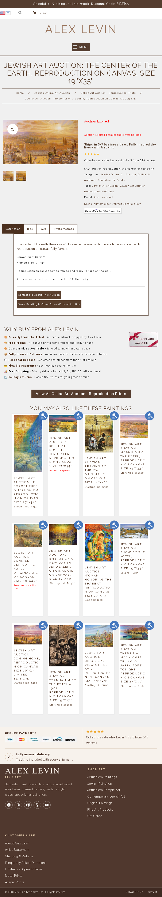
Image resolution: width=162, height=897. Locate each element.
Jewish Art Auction (105, 185)
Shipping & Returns (19, 856)
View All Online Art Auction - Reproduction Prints (81, 393)
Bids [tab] (30, 229)
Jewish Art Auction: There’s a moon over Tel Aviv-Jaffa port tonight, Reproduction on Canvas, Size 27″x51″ (133, 663)
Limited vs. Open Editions (24, 869)
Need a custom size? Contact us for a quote (112, 204)
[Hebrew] (8, 12)
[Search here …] (20, 13)
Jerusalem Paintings (102, 777)
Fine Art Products (100, 809)
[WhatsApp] (37, 805)
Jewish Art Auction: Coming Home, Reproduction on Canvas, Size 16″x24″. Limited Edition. (27, 664)
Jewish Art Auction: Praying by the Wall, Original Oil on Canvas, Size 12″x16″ (97, 470)
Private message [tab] (63, 229)
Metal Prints (14, 876)
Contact (152, 892)
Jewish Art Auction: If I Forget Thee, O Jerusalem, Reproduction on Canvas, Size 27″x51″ (27, 490)
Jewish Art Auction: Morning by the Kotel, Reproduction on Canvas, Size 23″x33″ (133, 456)
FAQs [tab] (43, 229)
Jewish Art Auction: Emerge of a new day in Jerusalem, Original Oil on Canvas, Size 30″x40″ (61, 564)
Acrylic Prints (14, 882)
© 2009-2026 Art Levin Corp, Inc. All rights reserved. (35, 892)
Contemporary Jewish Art (106, 796)
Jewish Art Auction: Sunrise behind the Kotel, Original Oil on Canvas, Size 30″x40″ (26, 566)
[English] (2, 12)
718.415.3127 (134, 892)
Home (20, 92)
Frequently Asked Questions (26, 863)
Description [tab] (12, 229)
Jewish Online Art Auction (52, 92)
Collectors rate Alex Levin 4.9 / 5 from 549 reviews (117, 736)
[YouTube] (47, 805)
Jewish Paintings (99, 784)
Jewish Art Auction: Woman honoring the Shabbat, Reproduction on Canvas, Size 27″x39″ (98, 581)
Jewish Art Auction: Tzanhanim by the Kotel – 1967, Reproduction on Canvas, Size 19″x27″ (63, 686)
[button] (81, 47)
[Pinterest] (28, 805)
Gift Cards (94, 816)
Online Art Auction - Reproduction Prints (108, 92)
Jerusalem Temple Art (103, 790)
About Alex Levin (17, 843)
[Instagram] (18, 805)
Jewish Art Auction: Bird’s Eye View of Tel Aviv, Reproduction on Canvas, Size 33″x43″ (98, 666)
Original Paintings (99, 803)
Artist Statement (17, 850)
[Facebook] (9, 805)
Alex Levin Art (103, 197)
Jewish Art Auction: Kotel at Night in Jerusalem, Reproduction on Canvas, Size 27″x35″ (62, 452)
